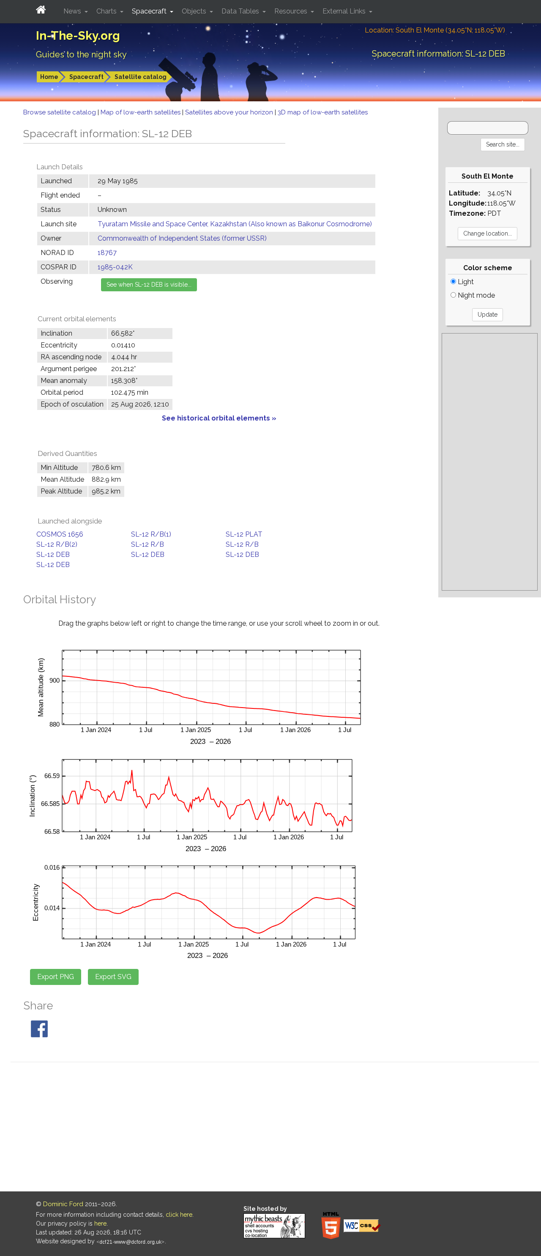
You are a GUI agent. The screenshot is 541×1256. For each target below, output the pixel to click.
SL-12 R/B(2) (56, 544)
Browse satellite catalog (60, 112)
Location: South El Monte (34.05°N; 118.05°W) (435, 30)
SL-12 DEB (53, 555)
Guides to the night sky (81, 54)
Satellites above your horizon (230, 112)
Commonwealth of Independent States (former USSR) (182, 238)
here (100, 1223)
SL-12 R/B (147, 544)
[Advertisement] (490, 462)
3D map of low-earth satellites (323, 112)
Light (465, 282)
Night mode (475, 295)
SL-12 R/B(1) (151, 534)
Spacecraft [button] (150, 11)
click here (179, 1214)
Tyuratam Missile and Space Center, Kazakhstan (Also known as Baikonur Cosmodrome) (235, 224)
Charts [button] (107, 11)
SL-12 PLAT (244, 534)
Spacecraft (86, 76)
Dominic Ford (63, 1204)
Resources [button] (291, 11)
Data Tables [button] (241, 11)
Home (49, 76)
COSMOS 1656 (59, 534)
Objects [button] (195, 11)
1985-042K (115, 267)
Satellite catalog (141, 76)
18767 (107, 253)
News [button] (73, 11)
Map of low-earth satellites (141, 112)
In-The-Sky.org (78, 36)
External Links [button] (344, 11)
